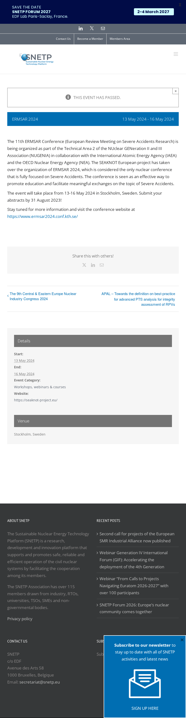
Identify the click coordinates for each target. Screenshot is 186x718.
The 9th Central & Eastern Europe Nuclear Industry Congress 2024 (43, 296)
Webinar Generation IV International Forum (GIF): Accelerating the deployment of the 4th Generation (134, 559)
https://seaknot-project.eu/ (35, 400)
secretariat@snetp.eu (39, 682)
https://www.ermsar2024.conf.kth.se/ (42, 216)
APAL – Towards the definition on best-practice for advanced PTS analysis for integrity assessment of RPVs (138, 299)
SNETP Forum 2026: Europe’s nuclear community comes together (134, 608)
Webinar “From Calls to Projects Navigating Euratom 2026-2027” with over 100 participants (134, 585)
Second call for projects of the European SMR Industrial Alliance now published (137, 537)
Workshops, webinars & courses (40, 387)
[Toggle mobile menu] (176, 54)
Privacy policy (19, 618)
